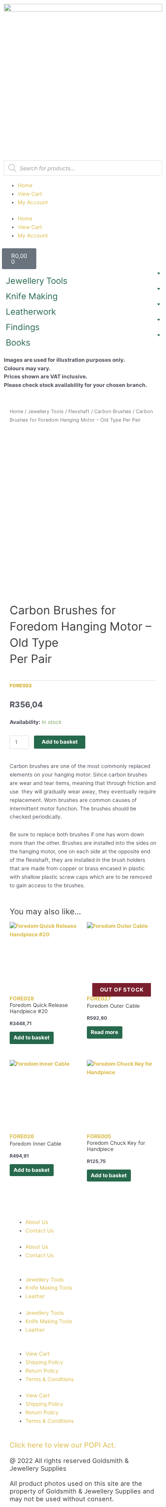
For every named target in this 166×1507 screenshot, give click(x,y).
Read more (104, 1032)
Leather (35, 1296)
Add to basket (60, 742)
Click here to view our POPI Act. (63, 1445)
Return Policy (42, 1371)
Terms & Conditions (49, 1379)
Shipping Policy (44, 1362)
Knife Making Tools (48, 1288)
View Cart (30, 194)
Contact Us (39, 1230)
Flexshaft (79, 411)
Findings (23, 327)
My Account (33, 202)
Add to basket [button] (31, 1037)
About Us (36, 1222)
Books (18, 342)
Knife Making (32, 296)
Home (25, 185)
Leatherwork (31, 312)
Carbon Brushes (112, 411)
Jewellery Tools (37, 281)
